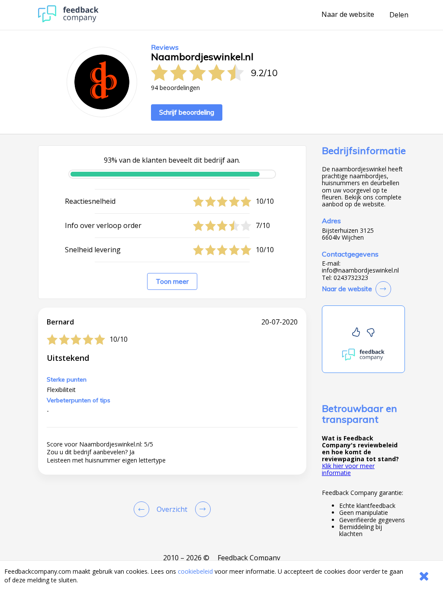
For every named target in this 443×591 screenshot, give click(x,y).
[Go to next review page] (201, 509)
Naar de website (347, 14)
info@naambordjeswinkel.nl (360, 270)
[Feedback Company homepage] (68, 20)
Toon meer (172, 281)
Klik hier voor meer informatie (348, 469)
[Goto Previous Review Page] (143, 509)
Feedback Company (249, 558)
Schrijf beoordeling (186, 112)
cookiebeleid (195, 571)
